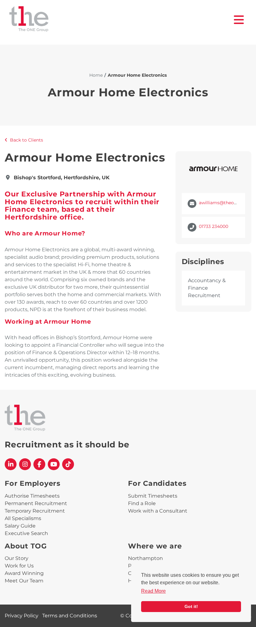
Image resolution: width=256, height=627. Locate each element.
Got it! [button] (191, 606)
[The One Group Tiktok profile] (68, 464)
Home (96, 75)
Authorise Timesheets (32, 496)
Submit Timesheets (152, 496)
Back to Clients (26, 140)
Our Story (16, 558)
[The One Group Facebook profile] (39, 464)
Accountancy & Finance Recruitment (207, 287)
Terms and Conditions (69, 616)
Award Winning (24, 573)
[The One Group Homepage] (121, 19)
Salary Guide (20, 526)
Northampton (145, 558)
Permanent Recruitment (36, 503)
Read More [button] (153, 591)
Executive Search (26, 533)
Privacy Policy (21, 616)
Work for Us (19, 566)
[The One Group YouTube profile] (54, 464)
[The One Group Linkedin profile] (11, 464)
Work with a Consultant (157, 511)
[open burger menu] (239, 20)
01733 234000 (213, 226)
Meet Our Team (24, 581)
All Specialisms (23, 518)
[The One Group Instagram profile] (25, 464)
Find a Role (142, 503)
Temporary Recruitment (35, 511)
